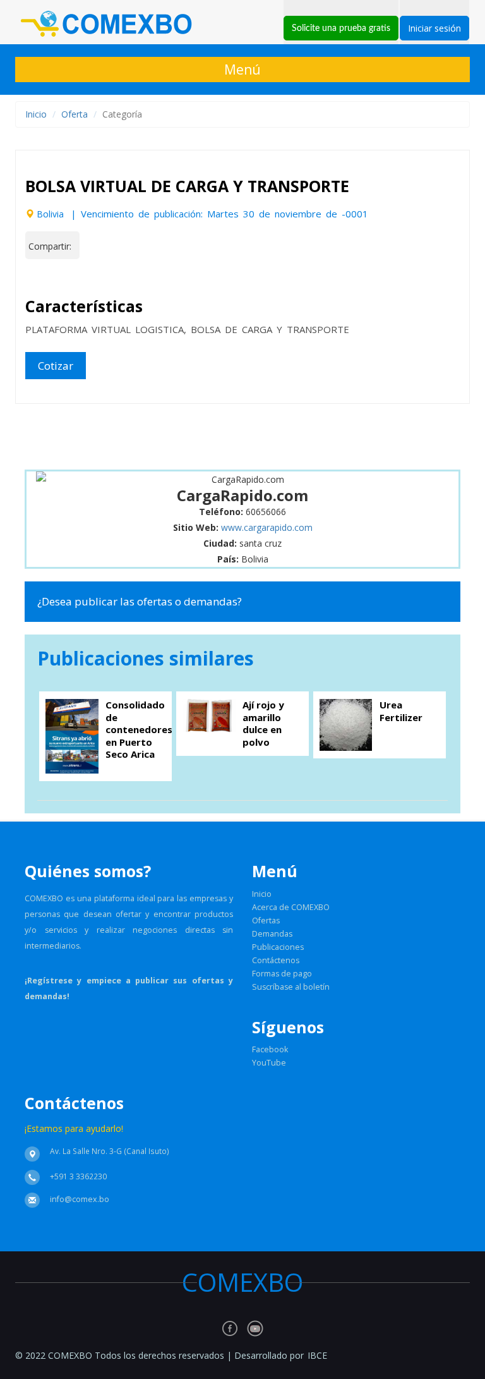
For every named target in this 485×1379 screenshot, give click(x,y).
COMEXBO (258, 1282)
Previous (46, 263)
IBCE (317, 1355)
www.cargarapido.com (267, 527)
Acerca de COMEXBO (291, 907)
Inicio (36, 114)
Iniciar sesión (434, 28)
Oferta (74, 114)
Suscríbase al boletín (291, 986)
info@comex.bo (79, 1199)
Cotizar (55, 365)
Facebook (270, 1049)
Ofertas (266, 920)
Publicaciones (278, 947)
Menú (242, 69)
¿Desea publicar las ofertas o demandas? (139, 601)
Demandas (272, 933)
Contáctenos (275, 960)
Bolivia (50, 214)
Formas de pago (282, 973)
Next (438, 263)
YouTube (269, 1062)
